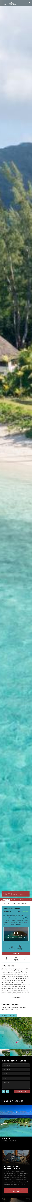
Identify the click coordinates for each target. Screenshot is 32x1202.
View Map (12, 1016)
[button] (2, 1032)
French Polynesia (7, 894)
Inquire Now (21, 1091)
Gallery (3, 1016)
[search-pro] (29, 899)
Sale (3, 899)
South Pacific (14, 894)
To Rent (4, 903)
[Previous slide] (2, 1122)
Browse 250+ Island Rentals (16, 1190)
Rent (7, 899)
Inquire (16, 953)
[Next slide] (30, 1122)
